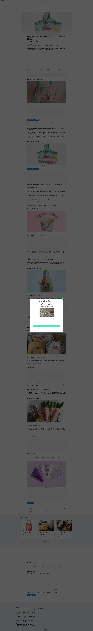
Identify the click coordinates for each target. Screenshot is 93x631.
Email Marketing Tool (48, 330)
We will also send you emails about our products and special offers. (47, 324)
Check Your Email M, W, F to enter (46, 326)
